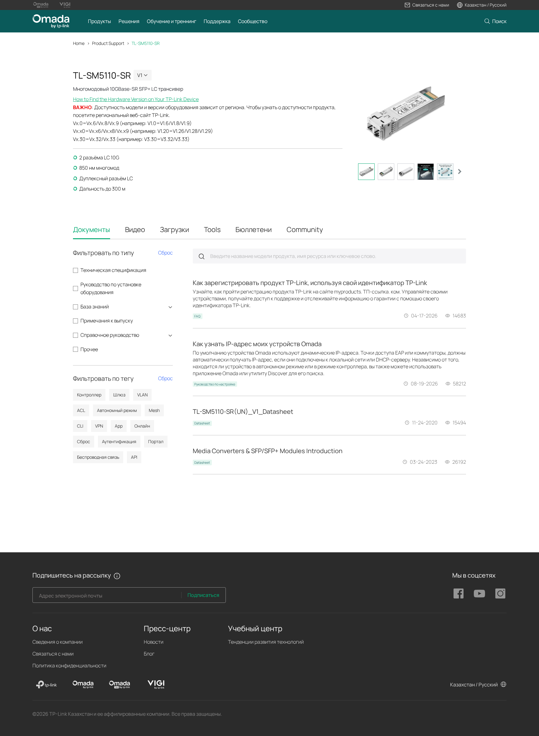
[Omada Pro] (119, 684)
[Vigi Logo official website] (64, 5)
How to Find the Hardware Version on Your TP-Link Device (136, 99)
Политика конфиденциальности (69, 665)
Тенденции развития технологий (266, 641)
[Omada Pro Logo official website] (40, 5)
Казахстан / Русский (474, 684)
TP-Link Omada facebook (458, 593)
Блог (149, 653)
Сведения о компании (57, 641)
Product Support (108, 43)
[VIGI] (156, 684)
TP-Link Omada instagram (500, 593)
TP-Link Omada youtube (479, 593)
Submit (201, 256)
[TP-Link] (46, 684)
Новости (153, 641)
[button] (426, 5)
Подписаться (203, 595)
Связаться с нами (53, 653)
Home (79, 43)
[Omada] (83, 684)
